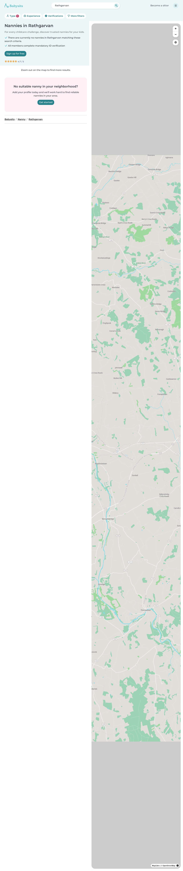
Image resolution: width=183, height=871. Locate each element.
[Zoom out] (175, 34)
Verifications (55, 16)
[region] (136, 446)
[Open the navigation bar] (175, 5)
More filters (77, 16)
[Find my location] (175, 42)
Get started (45, 102)
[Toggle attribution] (177, 865)
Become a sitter (159, 5)
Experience (33, 16)
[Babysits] (14, 5)
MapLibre (156, 865)
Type (13, 16)
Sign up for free (15, 53)
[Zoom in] (175, 28)
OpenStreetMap (169, 865)
